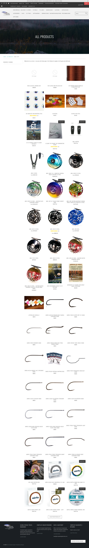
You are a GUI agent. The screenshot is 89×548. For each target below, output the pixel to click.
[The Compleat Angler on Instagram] (6, 3)
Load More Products (54, 516)
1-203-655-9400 (14, 3)
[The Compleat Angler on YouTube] (1, 6)
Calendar (24, 6)
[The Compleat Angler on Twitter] (8, 3)
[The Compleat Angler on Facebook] (4, 3)
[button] (29, 10)
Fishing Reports (49, 3)
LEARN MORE (23, 536)
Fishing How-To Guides (61, 3)
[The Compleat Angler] (6, 13)
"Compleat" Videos (15, 6)
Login (81, 4)
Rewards (41, 3)
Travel (27, 3)
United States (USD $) (77, 541)
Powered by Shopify (20, 544)
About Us (21, 3)
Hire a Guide (34, 3)
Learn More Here (73, 532)
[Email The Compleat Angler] (1, 3)
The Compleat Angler (11, 544)
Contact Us (31, 6)
